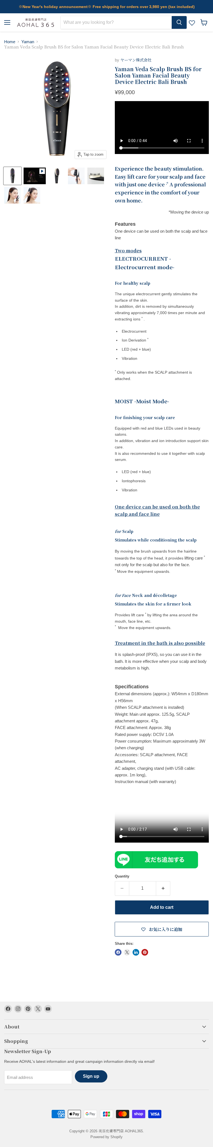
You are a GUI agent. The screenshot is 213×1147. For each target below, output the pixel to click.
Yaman (27, 41)
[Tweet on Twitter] (127, 952)
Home (9, 41)
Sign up (91, 1076)
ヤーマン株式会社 (135, 60)
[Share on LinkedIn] (136, 952)
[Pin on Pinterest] (144, 952)
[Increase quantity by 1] (163, 888)
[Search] (179, 22)
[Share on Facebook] (118, 952)
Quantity (122, 876)
